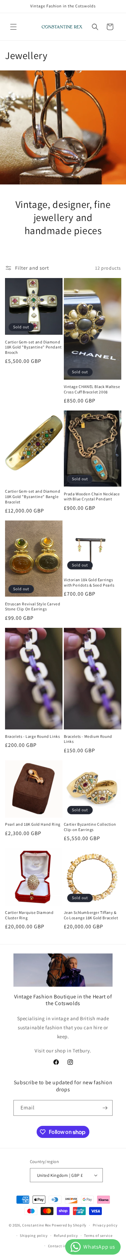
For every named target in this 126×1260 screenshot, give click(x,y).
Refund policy (66, 1235)
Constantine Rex (36, 1225)
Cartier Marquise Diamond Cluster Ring (29, 915)
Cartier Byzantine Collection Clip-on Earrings (90, 827)
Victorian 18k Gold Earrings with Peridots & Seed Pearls (89, 582)
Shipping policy (34, 1235)
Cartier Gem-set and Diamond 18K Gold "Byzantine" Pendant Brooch (33, 347)
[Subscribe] (104, 1108)
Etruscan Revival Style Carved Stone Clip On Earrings (32, 606)
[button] (13, 26)
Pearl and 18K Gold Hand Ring (32, 824)
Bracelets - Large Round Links (32, 736)
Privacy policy (105, 1225)
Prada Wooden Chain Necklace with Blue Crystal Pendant (92, 496)
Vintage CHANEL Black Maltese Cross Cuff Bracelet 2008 (92, 389)
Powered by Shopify (69, 1225)
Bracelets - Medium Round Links (88, 739)
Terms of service (98, 1235)
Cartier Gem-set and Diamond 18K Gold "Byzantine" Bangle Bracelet (32, 496)
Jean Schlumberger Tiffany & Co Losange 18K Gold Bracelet (91, 915)
